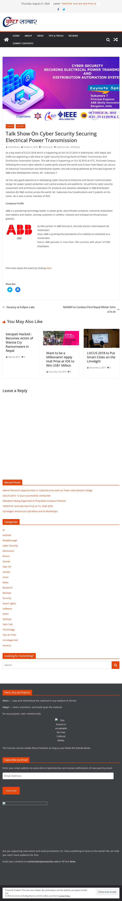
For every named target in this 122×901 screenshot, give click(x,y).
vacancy (7, 645)
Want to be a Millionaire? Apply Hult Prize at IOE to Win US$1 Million (60, 359)
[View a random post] (115, 39)
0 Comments (47, 147)
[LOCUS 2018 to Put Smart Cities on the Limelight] (101, 331)
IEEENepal (75, 147)
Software (7, 608)
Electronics (8, 550)
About (28, 35)
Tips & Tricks (56, 35)
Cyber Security (10, 545)
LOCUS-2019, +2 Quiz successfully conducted (26, 495)
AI (4, 529)
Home (16, 35)
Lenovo (6, 571)
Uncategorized (10, 640)
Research (7, 587)
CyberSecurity (63, 147)
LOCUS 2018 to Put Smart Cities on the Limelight (101, 357)
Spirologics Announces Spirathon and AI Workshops (30, 511)
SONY (6, 613)
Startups (7, 619)
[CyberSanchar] (6, 39)
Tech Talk (8, 624)
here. (49, 268)
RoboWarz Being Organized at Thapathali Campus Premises (34, 500)
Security (20, 126)
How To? (7, 566)
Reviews (73, 35)
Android (7, 535)
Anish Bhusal (14, 147)
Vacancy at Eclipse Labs (20, 307)
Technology (9, 629)
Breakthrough (10, 540)
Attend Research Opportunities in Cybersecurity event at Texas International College (47, 490)
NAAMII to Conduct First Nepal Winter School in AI (89, 309)
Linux (5, 577)
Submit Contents (23, 43)
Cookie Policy (64, 895)
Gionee (6, 561)
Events (10, 126)
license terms (83, 748)
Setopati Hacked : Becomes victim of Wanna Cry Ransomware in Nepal (19, 342)
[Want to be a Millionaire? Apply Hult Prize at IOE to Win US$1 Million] (61, 331)
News (40, 35)
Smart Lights (9, 603)
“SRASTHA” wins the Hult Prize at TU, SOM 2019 (28, 506)
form (72, 861)
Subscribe (11, 790)
